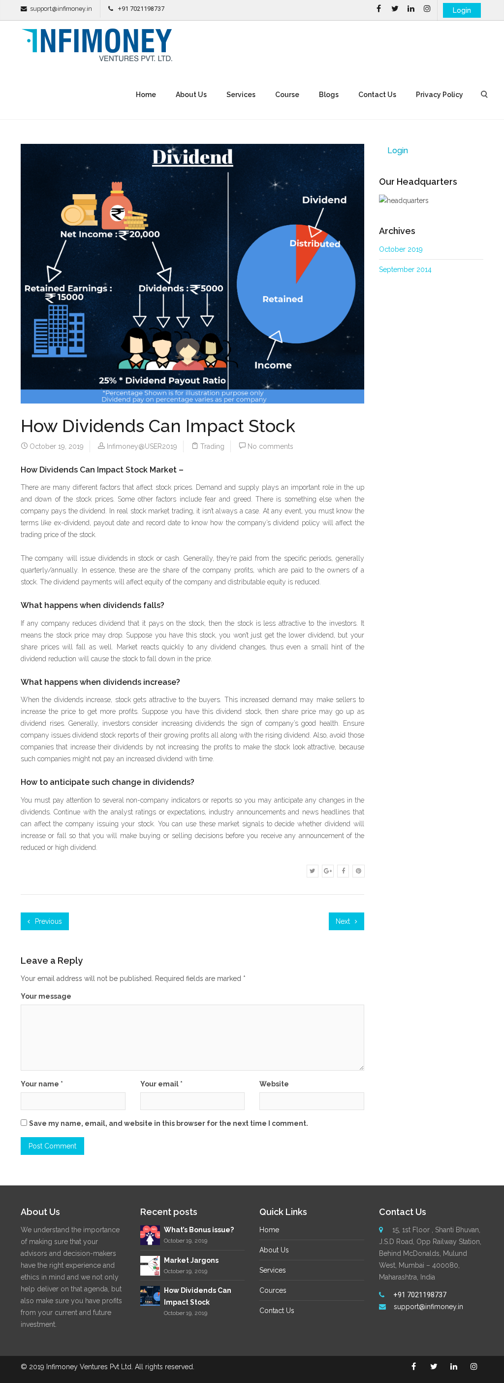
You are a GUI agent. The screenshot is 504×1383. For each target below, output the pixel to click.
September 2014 (405, 269)
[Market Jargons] (150, 1265)
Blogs (329, 95)
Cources (272, 1290)
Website (274, 1084)
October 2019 (401, 249)
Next (344, 921)
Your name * (42, 1084)
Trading (212, 446)
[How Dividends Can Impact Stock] (150, 1295)
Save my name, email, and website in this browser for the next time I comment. (168, 1123)
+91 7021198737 (141, 8)
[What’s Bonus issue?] (150, 1235)
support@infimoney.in (61, 8)
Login (462, 10)
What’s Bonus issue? (199, 1230)
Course (287, 95)
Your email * (161, 1084)
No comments (270, 446)
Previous (47, 921)
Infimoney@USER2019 (142, 446)
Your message (46, 996)
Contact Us (377, 95)
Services (240, 95)
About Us (191, 95)
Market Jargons (191, 1260)
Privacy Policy (439, 95)
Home (146, 95)
